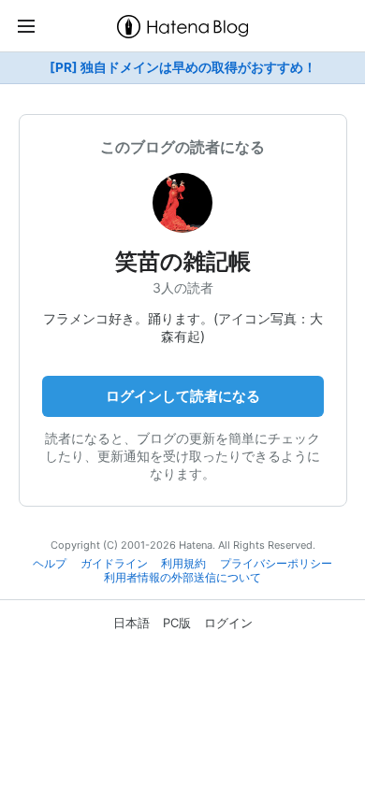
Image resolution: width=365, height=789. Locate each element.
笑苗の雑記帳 (183, 261)
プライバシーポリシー (276, 563)
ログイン (228, 622)
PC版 (177, 622)
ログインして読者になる (183, 396)
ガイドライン (114, 563)
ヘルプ (49, 563)
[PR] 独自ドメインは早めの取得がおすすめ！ (183, 67)
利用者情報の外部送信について (182, 577)
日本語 (131, 622)
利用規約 (183, 563)
